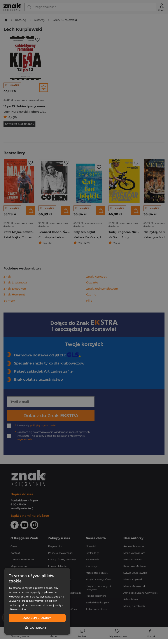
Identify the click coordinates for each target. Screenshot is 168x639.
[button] (37, 627)
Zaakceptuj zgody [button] (37, 618)
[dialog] (37, 601)
